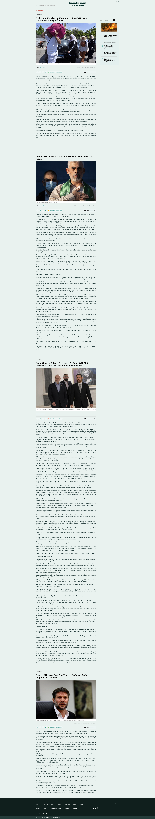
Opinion (60, 7)
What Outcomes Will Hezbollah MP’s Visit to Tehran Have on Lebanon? (110, 41)
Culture (80, 7)
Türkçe (44, 1)
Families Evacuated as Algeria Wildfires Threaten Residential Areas (110, 35)
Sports (85, 7)
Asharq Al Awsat (43, 205)
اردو (47, 1)
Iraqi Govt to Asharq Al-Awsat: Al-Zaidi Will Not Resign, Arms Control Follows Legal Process (62, 364)
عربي (37, 1)
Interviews (65, 7)
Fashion (97, 7)
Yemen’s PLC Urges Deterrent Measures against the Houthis (108, 46)
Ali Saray (42, 414)
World (56, 7)
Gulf (46, 7)
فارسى (50, 1)
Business (76, 7)
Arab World (50, 7)
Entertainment (91, 7)
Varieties (71, 7)
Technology (107, 7)
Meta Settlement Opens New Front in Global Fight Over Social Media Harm (59, 10)
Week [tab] (117, 19)
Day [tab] (114, 19)
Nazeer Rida (42, 67)
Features (102, 7)
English (40, 1)
